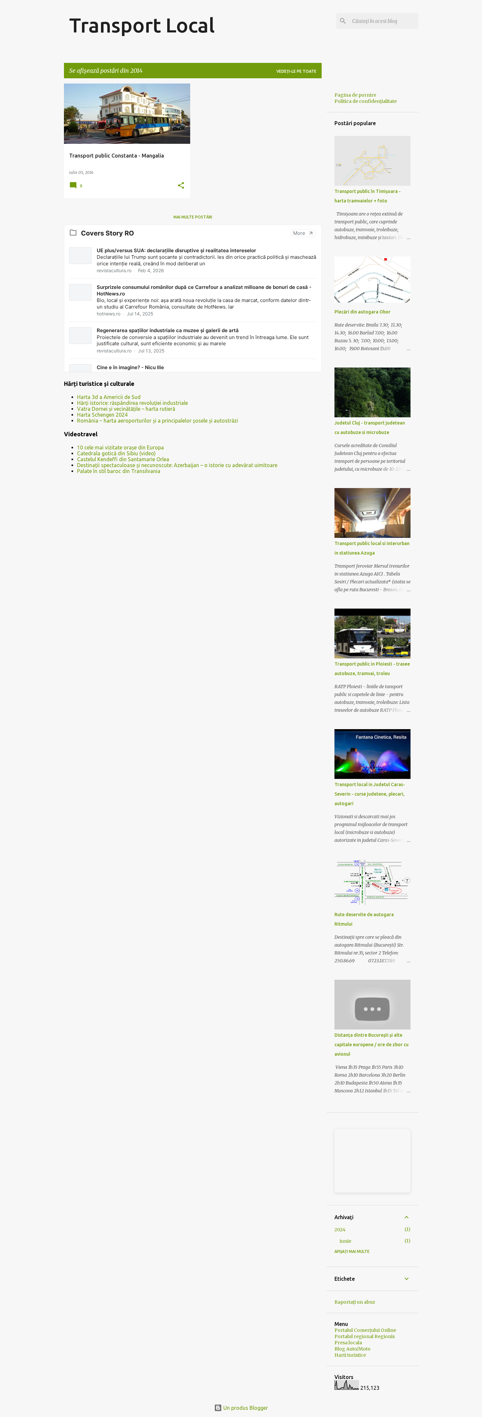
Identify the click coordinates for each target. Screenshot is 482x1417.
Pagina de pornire (355, 95)
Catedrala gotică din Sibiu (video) (116, 453)
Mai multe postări (192, 217)
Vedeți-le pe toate (296, 71)
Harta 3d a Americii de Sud (109, 397)
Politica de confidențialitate (365, 101)
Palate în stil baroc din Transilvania (118, 471)
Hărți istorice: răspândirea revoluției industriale (132, 403)
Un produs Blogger (245, 1408)
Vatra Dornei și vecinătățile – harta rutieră (126, 409)
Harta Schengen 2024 (102, 415)
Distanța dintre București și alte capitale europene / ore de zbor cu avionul (371, 1044)
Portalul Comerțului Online (365, 1330)
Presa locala (348, 1343)
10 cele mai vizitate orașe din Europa (120, 447)
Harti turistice (350, 1355)
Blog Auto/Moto (352, 1349)
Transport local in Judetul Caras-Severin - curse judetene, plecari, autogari (369, 794)
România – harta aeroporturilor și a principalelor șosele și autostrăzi (157, 421)
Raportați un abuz (354, 1302)
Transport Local (142, 24)
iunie (345, 1241)
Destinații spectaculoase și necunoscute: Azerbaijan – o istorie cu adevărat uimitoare (177, 465)
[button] (181, 185)
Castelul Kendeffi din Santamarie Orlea (123, 459)
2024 (340, 1230)
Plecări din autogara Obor (362, 311)
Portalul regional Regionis (364, 1336)
